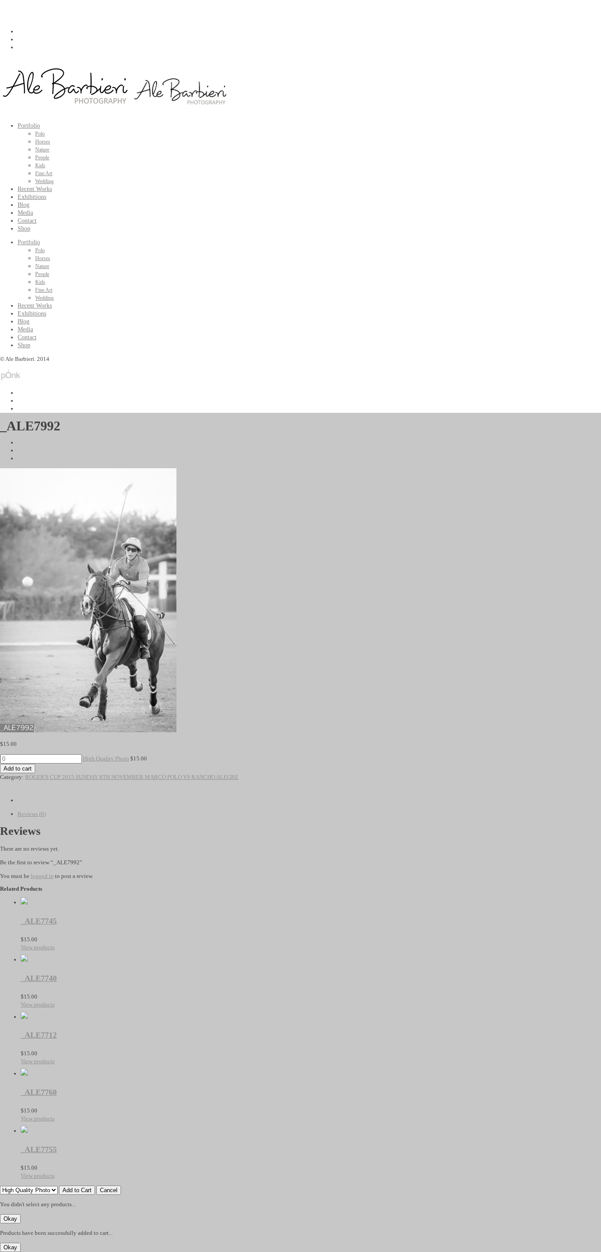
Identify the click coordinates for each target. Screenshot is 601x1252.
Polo (40, 134)
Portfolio (29, 125)
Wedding (44, 181)
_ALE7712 (39, 1035)
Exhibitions (32, 197)
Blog (23, 205)
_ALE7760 (39, 1092)
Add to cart (18, 768)
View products (38, 947)
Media (25, 212)
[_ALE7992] (88, 730)
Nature (42, 150)
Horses (42, 142)
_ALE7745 (39, 921)
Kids (40, 165)
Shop (24, 228)
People (42, 157)
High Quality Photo (106, 758)
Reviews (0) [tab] (32, 814)
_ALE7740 (39, 978)
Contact (27, 220)
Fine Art (43, 173)
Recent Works (35, 189)
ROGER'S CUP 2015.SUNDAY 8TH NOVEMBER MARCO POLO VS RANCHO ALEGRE (131, 777)
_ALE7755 (39, 1149)
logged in (42, 876)
